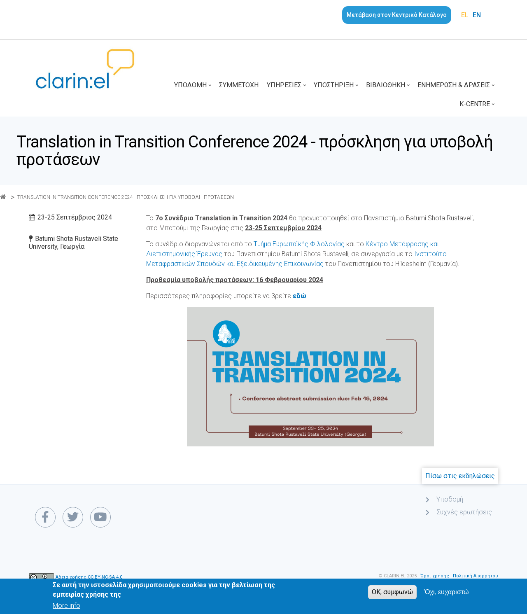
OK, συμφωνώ (392, 592)
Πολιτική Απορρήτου (475, 576)
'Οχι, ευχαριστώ (446, 591)
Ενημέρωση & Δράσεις (456, 88)
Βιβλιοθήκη (388, 88)
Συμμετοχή (239, 85)
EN (477, 15)
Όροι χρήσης (434, 576)
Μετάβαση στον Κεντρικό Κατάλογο (397, 15)
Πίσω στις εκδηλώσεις (460, 476)
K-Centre (477, 107)
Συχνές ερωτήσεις (464, 512)
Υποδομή (193, 88)
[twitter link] (73, 517)
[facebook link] (45, 517)
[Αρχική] (85, 68)
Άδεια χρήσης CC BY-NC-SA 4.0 (89, 577)
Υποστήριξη (337, 88)
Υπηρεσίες (287, 88)
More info (66, 606)
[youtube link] (100, 517)
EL (465, 15)
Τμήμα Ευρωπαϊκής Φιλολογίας (299, 244)
